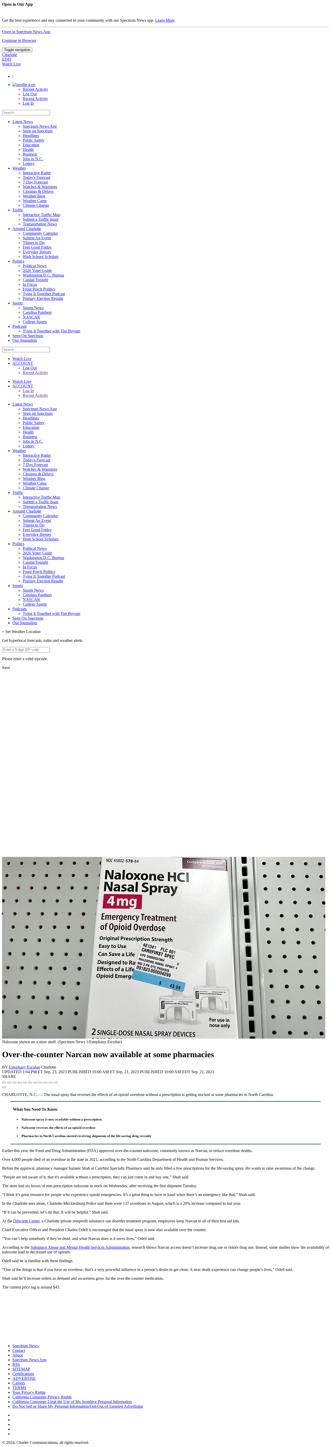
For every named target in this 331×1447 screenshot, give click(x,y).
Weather (19, 168)
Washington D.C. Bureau (43, 275)
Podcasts (19, 326)
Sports (17, 303)
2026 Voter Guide (37, 270)
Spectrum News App (40, 126)
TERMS (19, 1387)
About (17, 1355)
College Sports (35, 321)
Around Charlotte (26, 228)
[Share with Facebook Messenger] (30, 1082)
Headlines (31, 135)
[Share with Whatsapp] (40, 1082)
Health (28, 149)
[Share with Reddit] (25, 1082)
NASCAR (31, 317)
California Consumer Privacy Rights (42, 1397)
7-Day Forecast (35, 182)
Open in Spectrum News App (26, 31)
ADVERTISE (24, 1378)
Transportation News (40, 224)
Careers (18, 1383)
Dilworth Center (26, 1221)
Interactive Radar (37, 173)
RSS (16, 1364)
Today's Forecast (36, 177)
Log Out (30, 94)
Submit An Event (37, 238)
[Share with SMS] (14, 1082)
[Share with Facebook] (4, 1082)
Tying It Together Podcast (44, 294)
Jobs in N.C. (33, 159)
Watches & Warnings (40, 187)
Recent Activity (35, 89)
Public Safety (33, 140)
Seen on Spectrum (37, 131)
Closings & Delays (38, 191)
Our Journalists (24, 340)
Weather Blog (34, 196)
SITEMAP (21, 1369)
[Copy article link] (4, 1087)
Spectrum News (25, 1346)
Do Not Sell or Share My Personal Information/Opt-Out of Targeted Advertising (77, 1406)
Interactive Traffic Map (41, 214)
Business (30, 154)
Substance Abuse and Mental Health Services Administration (80, 1247)
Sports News (33, 308)
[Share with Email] (56, 1082)
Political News (35, 266)
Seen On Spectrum (27, 335)
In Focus (30, 284)
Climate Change (36, 205)
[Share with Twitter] (9, 1082)
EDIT (7, 59)
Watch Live (11, 64)
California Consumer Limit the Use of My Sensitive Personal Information (72, 1401)
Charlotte (9, 54)
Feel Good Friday (37, 247)
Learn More (165, 20)
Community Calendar (40, 233)
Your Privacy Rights (29, 1392)
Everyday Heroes (37, 252)
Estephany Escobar (24, 1067)
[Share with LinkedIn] (51, 1082)
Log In (28, 103)
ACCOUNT (22, 363)
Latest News (22, 121)
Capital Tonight (35, 280)
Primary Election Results (43, 298)
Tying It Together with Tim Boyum (51, 331)
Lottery (29, 163)
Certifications (23, 1374)
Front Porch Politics (39, 289)
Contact (18, 1350)
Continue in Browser (19, 40)
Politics (18, 261)
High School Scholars (40, 256)
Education (31, 145)
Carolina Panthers (37, 312)
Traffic (17, 210)
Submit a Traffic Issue (40, 219)
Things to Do (33, 242)
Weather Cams (35, 201)
